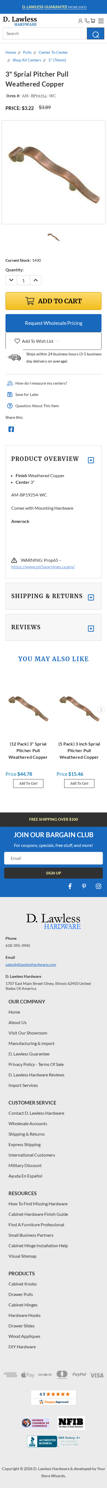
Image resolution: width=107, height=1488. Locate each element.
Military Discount (25, 1165)
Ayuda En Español (25, 1175)
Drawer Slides (22, 1325)
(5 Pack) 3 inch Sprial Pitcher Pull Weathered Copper (79, 750)
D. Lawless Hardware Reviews (36, 1074)
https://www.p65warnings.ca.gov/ (43, 566)
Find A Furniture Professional (36, 1224)
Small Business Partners (31, 1235)
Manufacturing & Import (32, 1043)
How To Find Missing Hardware (38, 1203)
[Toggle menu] (100, 20)
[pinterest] (84, 886)
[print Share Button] (50, 430)
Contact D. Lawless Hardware (36, 1113)
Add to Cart (28, 783)
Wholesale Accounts (28, 1123)
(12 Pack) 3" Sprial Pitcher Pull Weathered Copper (28, 750)
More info (54, 6)
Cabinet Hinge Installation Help (38, 1245)
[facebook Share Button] (11, 430)
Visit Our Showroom (28, 1032)
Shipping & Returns (27, 1133)
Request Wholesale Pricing (53, 323)
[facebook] (70, 886)
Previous (6, 709)
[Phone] (87, 21)
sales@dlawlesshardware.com (30, 964)
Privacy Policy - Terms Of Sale (36, 1064)
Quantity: (14, 269)
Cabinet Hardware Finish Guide (38, 1214)
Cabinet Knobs (23, 1283)
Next (101, 709)
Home (14, 1011)
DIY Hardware (22, 1346)
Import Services (23, 1085)
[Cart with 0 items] (92, 20)
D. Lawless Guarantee (29, 1053)
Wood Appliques (24, 1336)
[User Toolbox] (80, 20)
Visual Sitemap (22, 1256)
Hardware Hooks (25, 1315)
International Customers (32, 1154)
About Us (18, 1022)
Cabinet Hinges (23, 1304)
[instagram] (98, 886)
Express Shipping (25, 1144)
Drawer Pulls (21, 1294)
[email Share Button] (31, 430)
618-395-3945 (17, 945)
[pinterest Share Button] (70, 430)
